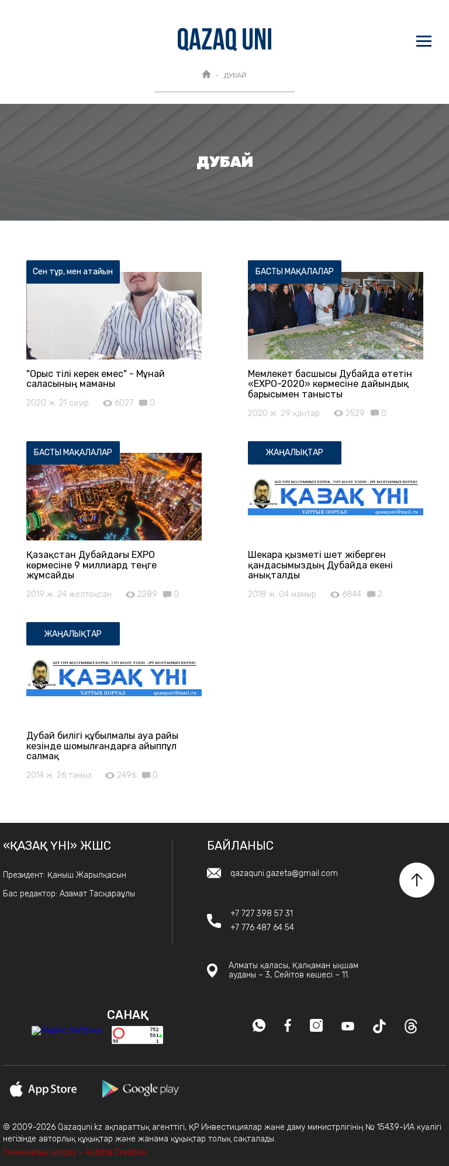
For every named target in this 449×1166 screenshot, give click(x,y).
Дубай (235, 75)
